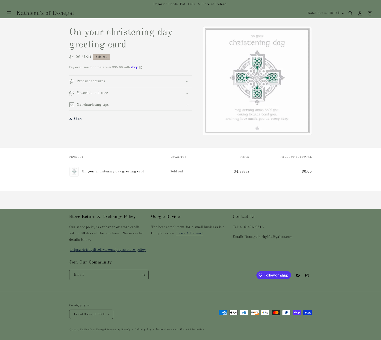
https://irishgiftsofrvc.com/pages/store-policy (108, 250)
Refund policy (143, 329)
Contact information (192, 329)
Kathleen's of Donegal (93, 330)
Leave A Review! (189, 233)
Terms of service (166, 329)
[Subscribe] (143, 275)
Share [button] (78, 118)
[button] (9, 13)
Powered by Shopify (119, 330)
